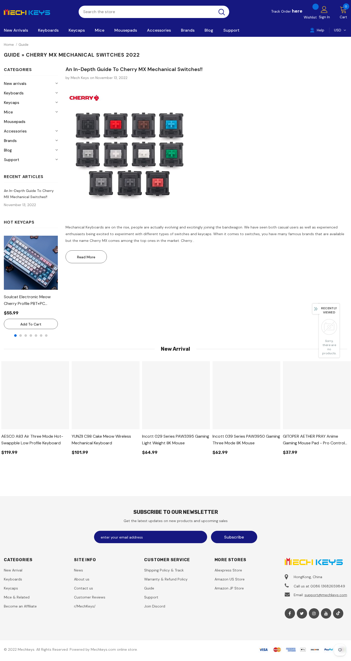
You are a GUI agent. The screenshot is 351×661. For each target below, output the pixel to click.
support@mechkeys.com (325, 595)
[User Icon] (324, 9)
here (297, 11)
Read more (86, 257)
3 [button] (25, 335)
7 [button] (46, 335)
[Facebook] (290, 613)
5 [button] (36, 335)
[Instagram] (314, 613)
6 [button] (41, 335)
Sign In (324, 17)
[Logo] (37, 11)
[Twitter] (302, 613)
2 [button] (20, 335)
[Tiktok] (338, 613)
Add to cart (30, 324)
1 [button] (15, 335)
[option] (31, 282)
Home (9, 44)
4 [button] (31, 335)
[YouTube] (326, 613)
